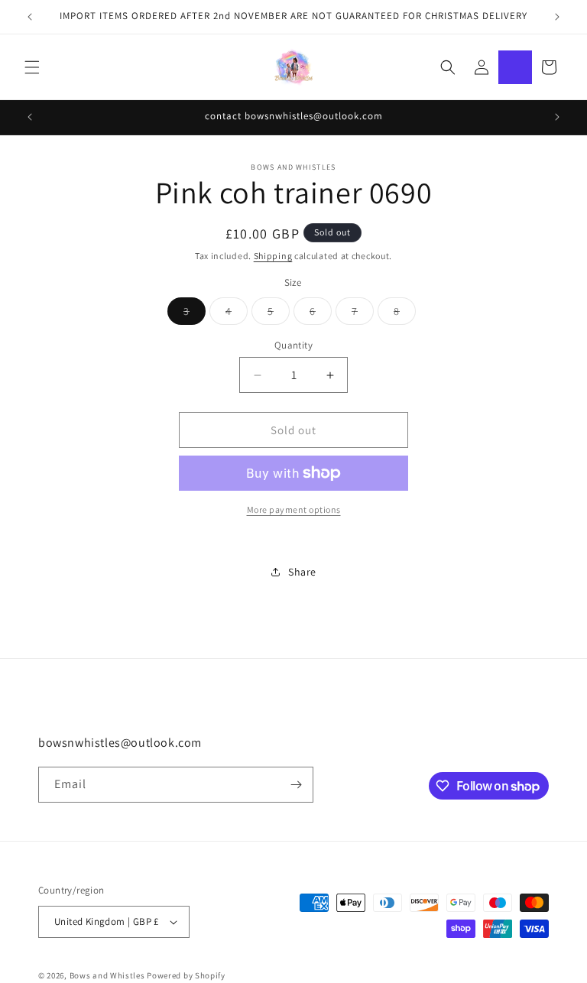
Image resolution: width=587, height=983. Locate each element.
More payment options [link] (294, 509)
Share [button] (302, 572)
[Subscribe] (296, 785)
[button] (32, 67)
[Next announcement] (557, 17)
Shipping (273, 255)
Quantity (293, 345)
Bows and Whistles (109, 975)
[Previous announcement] (30, 17)
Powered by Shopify (186, 975)
